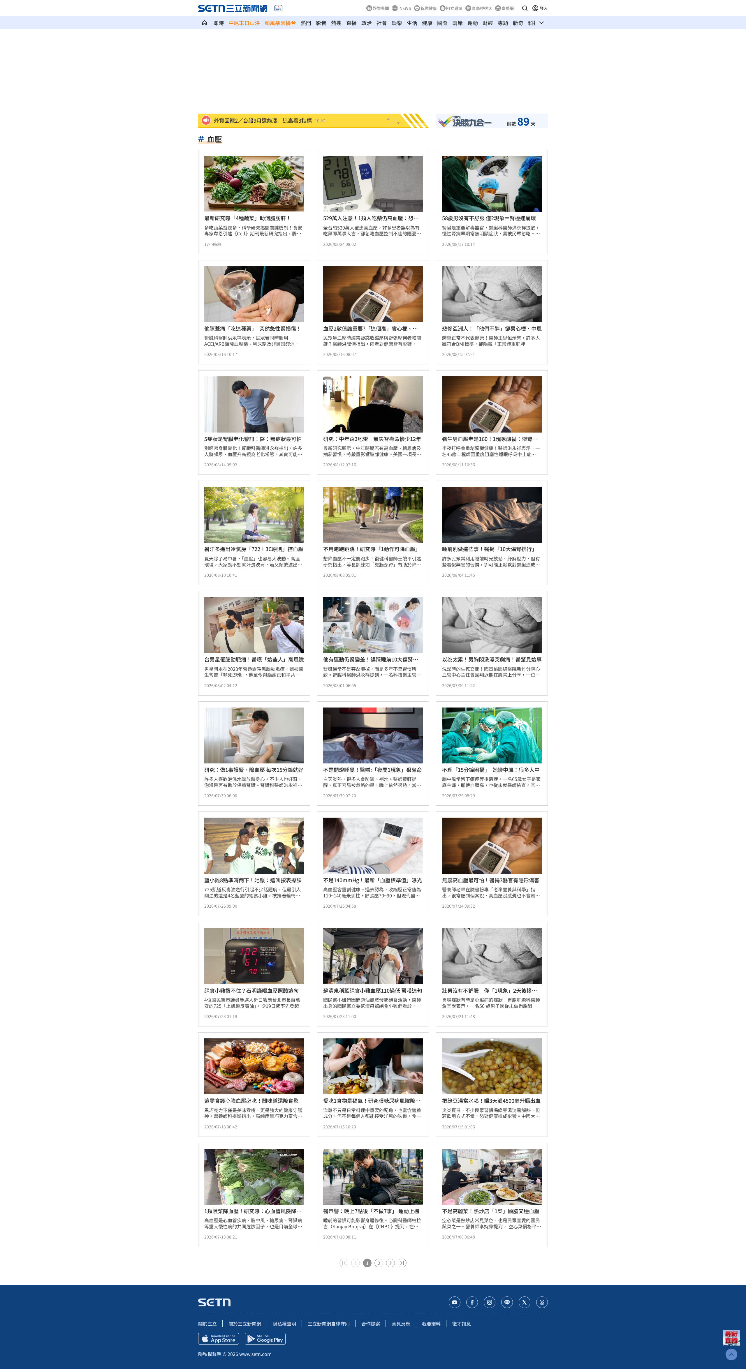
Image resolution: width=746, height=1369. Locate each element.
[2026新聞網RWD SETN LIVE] (278, 8)
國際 (442, 23)
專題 (503, 23)
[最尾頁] (402, 1263)
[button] (525, 8)
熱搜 (336, 23)
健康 (427, 23)
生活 (412, 23)
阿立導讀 (454, 8)
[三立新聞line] (507, 1302)
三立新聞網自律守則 (329, 1323)
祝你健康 (428, 8)
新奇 (518, 23)
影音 (321, 23)
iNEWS (404, 8)
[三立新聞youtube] (454, 1302)
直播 (351, 23)
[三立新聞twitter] (524, 1302)
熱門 (306, 23)
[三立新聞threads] (542, 1302)
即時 (218, 23)
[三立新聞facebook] (472, 1302)
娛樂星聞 (381, 8)
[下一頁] (390, 1263)
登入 (544, 8)
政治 (366, 23)
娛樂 (397, 23)
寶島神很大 (482, 8)
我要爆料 (431, 1323)
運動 (472, 23)
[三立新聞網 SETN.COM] (204, 22)
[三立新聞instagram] (489, 1302)
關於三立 (207, 1323)
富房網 (508, 8)
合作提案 (370, 1323)
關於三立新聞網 (244, 1323)
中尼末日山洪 (244, 23)
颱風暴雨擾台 (280, 23)
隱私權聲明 (284, 1323)
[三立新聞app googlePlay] (265, 1339)
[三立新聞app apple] (218, 1339)
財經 (488, 23)
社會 (381, 23)
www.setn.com (255, 1353)
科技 (533, 23)
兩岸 (457, 23)
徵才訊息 (461, 1323)
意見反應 (401, 1323)
